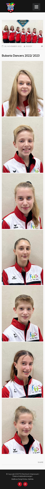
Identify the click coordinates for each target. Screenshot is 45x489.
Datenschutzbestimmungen (22, 476)
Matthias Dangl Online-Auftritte (22, 479)
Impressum (34, 474)
